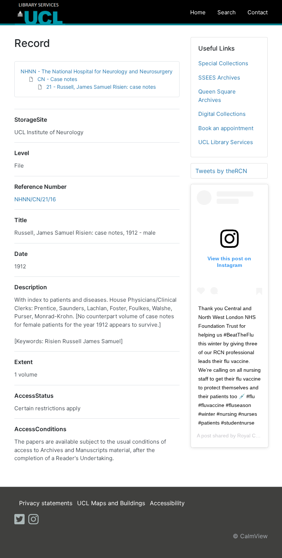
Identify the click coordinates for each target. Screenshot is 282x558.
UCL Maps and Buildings (111, 503)
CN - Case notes (57, 79)
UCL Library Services (225, 142)
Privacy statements (45, 503)
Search (226, 12)
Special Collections (223, 63)
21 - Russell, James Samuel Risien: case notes (101, 87)
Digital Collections (222, 113)
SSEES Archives (219, 77)
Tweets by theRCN (221, 171)
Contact (257, 12)
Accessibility (167, 503)
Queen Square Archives (217, 95)
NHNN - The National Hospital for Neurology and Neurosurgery (97, 71)
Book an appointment (225, 128)
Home (198, 12)
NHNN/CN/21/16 (35, 199)
